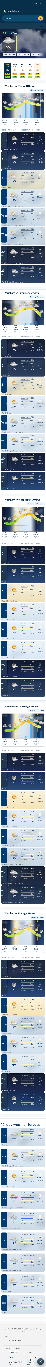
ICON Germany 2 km (34, 1363)
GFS (11, 1357)
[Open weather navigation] (40, 1361)
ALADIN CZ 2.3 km (15, 1363)
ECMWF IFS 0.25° (14, 1353)
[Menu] (41, 26)
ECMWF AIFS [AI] (33, 1358)
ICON (29, 1352)
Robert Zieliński (15, 1340)
